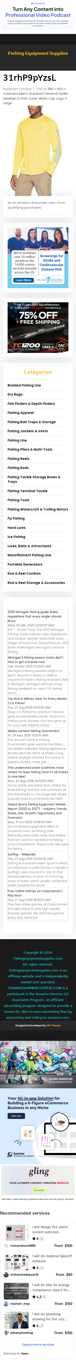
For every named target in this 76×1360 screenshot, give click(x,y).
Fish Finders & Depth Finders (31, 403)
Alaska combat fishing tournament (34, 731)
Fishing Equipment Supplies (38, 53)
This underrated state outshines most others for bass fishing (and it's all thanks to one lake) (38, 772)
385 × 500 (55, 89)
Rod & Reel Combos (24, 573)
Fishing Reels (18, 458)
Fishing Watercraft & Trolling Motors (38, 509)
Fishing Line (17, 440)
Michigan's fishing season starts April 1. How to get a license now (36, 659)
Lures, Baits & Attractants (29, 546)
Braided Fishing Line (24, 385)
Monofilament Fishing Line (29, 555)
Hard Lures (17, 527)
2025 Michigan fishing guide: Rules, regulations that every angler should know (34, 616)
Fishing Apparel (21, 413)
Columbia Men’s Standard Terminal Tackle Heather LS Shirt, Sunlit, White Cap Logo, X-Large (36, 98)
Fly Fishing (16, 518)
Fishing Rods (18, 468)
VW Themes (53, 1025)
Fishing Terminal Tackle (28, 491)
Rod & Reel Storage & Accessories (36, 583)
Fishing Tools (18, 500)
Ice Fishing (16, 537)
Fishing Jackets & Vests (28, 431)
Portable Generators (25, 564)
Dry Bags (15, 394)
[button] (38, 68)
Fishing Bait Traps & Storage (32, 422)
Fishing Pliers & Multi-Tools (30, 449)
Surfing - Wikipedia (21, 854)
